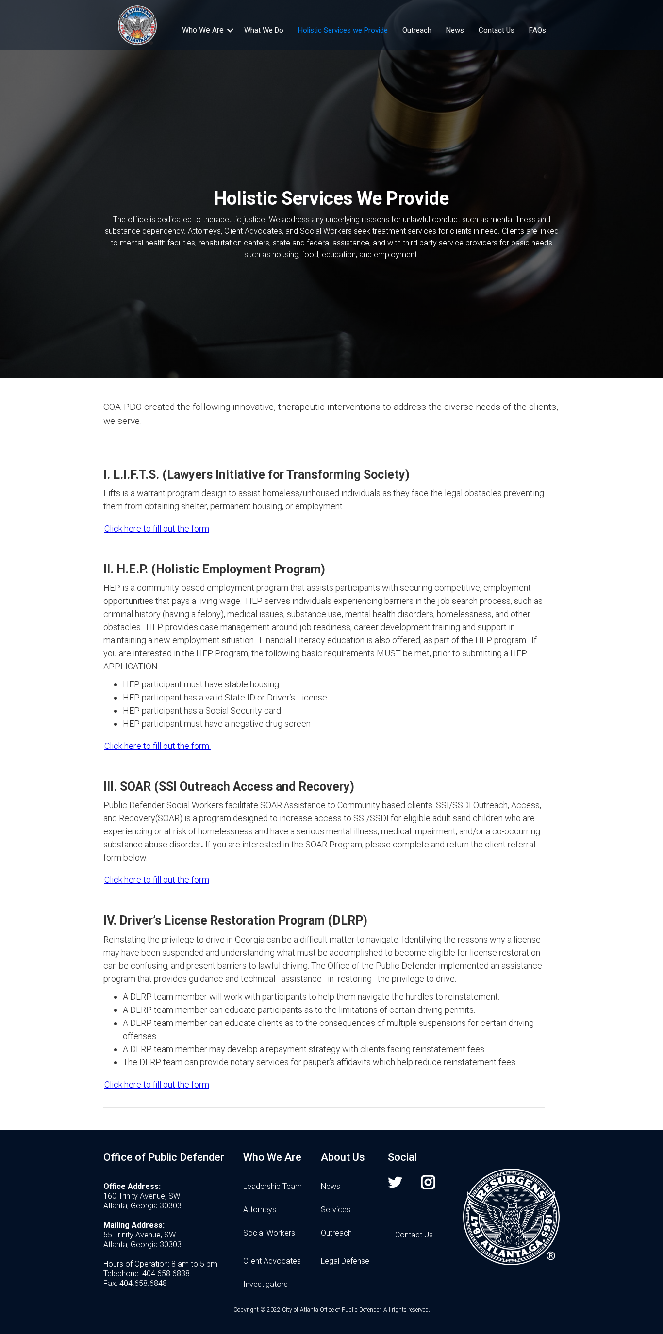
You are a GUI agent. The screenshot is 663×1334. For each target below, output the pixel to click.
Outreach (416, 30)
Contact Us (496, 30)
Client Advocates (272, 1261)
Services (335, 1209)
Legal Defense (345, 1261)
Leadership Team (272, 1186)
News (455, 30)
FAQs (537, 30)
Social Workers (269, 1232)
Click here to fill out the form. (157, 746)
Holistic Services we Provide (343, 30)
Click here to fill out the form (156, 528)
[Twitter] (399, 1200)
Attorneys (259, 1209)
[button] (203, 30)
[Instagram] (432, 1200)
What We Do (263, 30)
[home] (137, 25)
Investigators (265, 1284)
